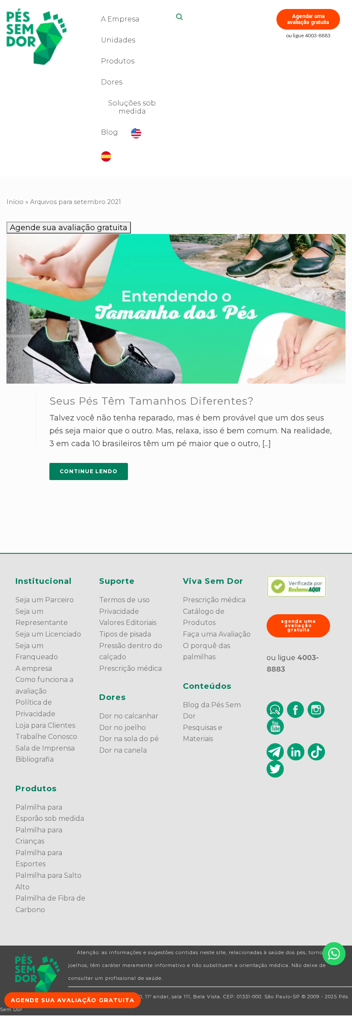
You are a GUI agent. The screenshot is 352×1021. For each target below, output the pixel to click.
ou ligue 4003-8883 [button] (308, 35)
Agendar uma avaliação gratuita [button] (308, 19)
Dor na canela (123, 750)
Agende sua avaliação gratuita (68, 227)
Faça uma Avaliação (217, 634)
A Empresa (120, 19)
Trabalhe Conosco (46, 737)
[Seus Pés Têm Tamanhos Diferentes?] (176, 309)
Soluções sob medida (132, 107)
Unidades (118, 40)
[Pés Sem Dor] (37, 974)
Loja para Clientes (45, 725)
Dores (111, 82)
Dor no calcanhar (128, 716)
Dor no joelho (122, 728)
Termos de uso (124, 600)
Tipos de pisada (125, 634)
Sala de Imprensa (45, 748)
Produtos (117, 61)
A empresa (33, 668)
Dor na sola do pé (129, 739)
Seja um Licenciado (48, 634)
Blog (109, 132)
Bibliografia (34, 759)
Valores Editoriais (127, 623)
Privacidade (119, 611)
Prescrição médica (130, 668)
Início (15, 202)
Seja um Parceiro (44, 600)
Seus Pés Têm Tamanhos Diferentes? (151, 401)
